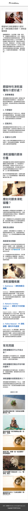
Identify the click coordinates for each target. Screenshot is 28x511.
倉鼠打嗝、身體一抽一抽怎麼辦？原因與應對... (13, 452)
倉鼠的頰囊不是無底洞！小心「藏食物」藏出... (13, 472)
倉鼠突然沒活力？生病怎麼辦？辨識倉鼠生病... (13, 493)
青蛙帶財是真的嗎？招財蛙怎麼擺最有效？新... (13, 411)
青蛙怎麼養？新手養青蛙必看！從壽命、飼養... (13, 432)
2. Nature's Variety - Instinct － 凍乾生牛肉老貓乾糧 (14, 306)
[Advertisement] (14, 70)
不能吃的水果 (16, 249)
